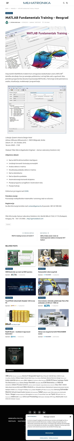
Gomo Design (24, 382)
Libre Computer (36, 385)
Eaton (30, 378)
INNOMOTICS (9, 385)
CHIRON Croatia (60, 376)
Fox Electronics (11, 383)
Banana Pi (25, 376)
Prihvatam (49, 433)
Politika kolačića (44, 438)
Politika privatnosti (53, 438)
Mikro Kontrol (28, 387)
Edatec (33, 378)
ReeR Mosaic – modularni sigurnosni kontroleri (17, 333)
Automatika (19, 376)
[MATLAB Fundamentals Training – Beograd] (37, 47)
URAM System (41, 396)
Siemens (28, 392)
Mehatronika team (15, 22)
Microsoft (20, 387)
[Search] (67, 3)
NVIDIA (13, 389)
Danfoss (13, 378)
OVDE (26, 191)
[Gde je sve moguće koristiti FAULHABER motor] (53, 317)
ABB (7, 376)
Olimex (16, 389)
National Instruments (58, 387)
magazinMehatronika (45, 385)
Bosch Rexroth (44, 376)
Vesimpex (47, 396)
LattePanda (30, 385)
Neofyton (8, 389)
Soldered (45, 392)
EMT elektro (21, 380)
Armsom (15, 376)
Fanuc (55, 380)
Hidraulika (37, 382)
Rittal (52, 389)
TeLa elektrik (35, 394)
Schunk (14, 392)
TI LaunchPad (41, 394)
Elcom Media (38, 378)
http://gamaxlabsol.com (35, 219)
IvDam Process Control (20, 385)
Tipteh (53, 394)
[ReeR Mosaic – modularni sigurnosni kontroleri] (20, 317)
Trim (62, 394)
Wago (54, 396)
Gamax (8, 224)
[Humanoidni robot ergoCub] (53, 257)
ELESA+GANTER (10, 380)
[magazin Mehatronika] (37, 3)
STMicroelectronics (55, 392)
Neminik (66, 387)
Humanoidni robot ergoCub (47, 272)
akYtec (10, 376)
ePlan (40, 380)
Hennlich (32, 382)
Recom (45, 389)
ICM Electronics (48, 382)
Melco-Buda (9, 387)
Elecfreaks (43, 378)
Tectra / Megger (11, 394)
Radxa (33, 389)
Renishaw (49, 389)
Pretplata (12, 421)
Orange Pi (20, 389)
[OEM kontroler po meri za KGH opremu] (20, 257)
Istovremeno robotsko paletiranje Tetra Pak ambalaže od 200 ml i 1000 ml (53, 302)
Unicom (20, 396)
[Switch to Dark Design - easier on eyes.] (64, 3)
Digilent (22, 378)
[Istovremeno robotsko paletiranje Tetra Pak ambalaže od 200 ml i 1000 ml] (53, 286)
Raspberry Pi (39, 389)
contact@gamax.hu (35, 206)
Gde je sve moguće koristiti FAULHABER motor (52, 333)
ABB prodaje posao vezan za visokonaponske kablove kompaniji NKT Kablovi (52, 238)
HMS (42, 382)
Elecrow (49, 378)
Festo (66, 380)
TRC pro (58, 394)
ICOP (56, 382)
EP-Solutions (35, 380)
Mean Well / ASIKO (61, 385)
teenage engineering (20, 394)
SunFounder (63, 392)
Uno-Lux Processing (30, 396)
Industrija (9, 13)
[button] (70, 417)
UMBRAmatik (15, 397)
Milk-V (34, 387)
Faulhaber (60, 380)
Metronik (14, 387)
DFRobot (18, 378)
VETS (51, 397)
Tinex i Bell (48, 394)
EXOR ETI (49, 380)
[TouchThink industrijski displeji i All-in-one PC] (20, 286)
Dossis (26, 378)
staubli (48, 392)
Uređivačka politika (15, 418)
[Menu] (7, 3)
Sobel (40, 392)
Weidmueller (60, 397)
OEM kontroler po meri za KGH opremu (18, 272)
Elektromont (63, 378)
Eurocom (44, 380)
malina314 (52, 385)
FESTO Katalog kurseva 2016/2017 (23, 236)
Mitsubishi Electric (41, 387)
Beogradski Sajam (34, 376)
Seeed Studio (21, 392)
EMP (17, 380)
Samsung (57, 389)
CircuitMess (8, 378)
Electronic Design (56, 378)
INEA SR (60, 382)
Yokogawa (18, 398)
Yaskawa (13, 398)
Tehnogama (29, 394)
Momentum (49, 387)
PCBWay (26, 389)
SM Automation (34, 392)
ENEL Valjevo (28, 380)
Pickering (30, 389)
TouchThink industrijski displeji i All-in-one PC (20, 302)
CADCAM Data (52, 376)
